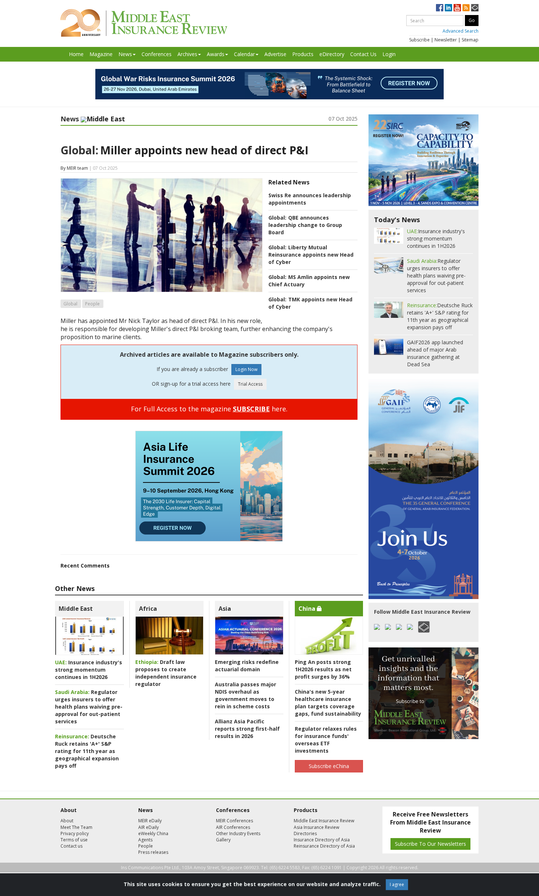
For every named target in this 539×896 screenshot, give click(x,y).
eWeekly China (153, 833)
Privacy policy (74, 833)
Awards (215, 54)
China (307, 609)
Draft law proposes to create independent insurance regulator (166, 672)
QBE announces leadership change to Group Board (305, 225)
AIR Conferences (233, 827)
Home (76, 54)
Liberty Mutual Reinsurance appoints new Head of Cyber (310, 254)
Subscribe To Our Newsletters (430, 843)
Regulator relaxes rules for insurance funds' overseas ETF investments (326, 739)
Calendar (244, 54)
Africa (148, 609)
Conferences (157, 54)
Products (303, 54)
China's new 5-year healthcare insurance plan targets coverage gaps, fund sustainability (328, 702)
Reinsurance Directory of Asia (324, 846)
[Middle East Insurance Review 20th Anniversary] (143, 23)
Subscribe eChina (329, 766)
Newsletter (445, 40)
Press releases (153, 852)
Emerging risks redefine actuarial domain (247, 665)
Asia (225, 609)
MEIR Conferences (234, 821)
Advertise (275, 54)
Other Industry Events (238, 833)
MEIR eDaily (150, 821)
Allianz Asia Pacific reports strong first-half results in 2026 (247, 728)
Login (389, 54)
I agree (397, 884)
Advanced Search (460, 31)
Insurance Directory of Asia (322, 840)
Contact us (71, 846)
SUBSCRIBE (251, 408)
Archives (187, 54)
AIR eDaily (148, 827)
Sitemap (470, 40)
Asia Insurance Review (316, 827)
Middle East (76, 609)
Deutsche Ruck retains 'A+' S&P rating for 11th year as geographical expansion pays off (87, 751)
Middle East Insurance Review (324, 821)
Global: (79, 150)
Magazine (101, 54)
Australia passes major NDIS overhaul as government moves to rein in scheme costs (245, 695)
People (92, 304)
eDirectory (331, 54)
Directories (305, 833)
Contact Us (363, 54)
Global (70, 304)
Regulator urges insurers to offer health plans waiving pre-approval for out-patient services (88, 706)
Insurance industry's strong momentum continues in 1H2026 (88, 669)
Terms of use (74, 840)
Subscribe (419, 40)
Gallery (223, 840)
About (66, 821)
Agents (145, 840)
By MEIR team (74, 168)
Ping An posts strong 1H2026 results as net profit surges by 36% (323, 669)
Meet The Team (76, 827)
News (125, 54)
